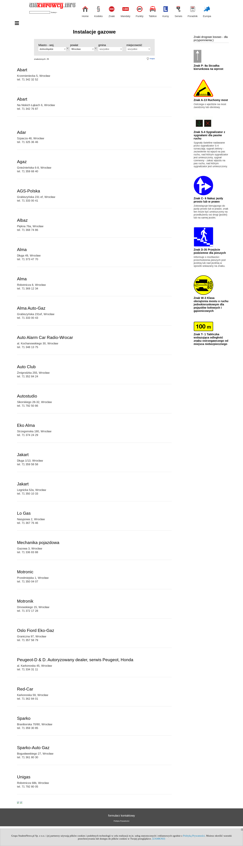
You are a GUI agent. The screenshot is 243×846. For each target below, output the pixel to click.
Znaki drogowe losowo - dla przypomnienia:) (211, 38)
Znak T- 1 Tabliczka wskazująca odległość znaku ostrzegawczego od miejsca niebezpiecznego (211, 339)
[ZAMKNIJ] (158, 838)
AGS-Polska (28, 191)
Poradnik (193, 16)
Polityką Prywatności (194, 835)
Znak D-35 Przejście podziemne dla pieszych (210, 251)
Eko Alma (26, 425)
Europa (207, 16)
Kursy (165, 16)
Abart (22, 69)
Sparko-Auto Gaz (33, 747)
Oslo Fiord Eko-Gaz (35, 630)
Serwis (178, 16)
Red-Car (25, 689)
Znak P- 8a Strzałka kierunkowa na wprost (208, 67)
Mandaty (125, 16)
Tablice (153, 16)
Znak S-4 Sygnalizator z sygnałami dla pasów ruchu (209, 135)
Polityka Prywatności (121, 821)
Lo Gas (24, 513)
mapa (152, 58)
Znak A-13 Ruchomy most (211, 100)
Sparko (24, 718)
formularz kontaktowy (121, 815)
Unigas (23, 777)
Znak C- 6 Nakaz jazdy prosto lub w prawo (208, 200)
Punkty (139, 16)
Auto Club (26, 366)
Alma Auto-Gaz (31, 308)
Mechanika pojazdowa (38, 542)
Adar (21, 132)
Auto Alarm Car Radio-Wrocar (45, 337)
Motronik (25, 601)
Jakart (23, 454)
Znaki (112, 16)
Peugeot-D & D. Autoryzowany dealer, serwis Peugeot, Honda (75, 659)
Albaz (22, 220)
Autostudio (27, 396)
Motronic (25, 571)
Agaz (22, 161)
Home (85, 16)
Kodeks (98, 16)
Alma (22, 249)
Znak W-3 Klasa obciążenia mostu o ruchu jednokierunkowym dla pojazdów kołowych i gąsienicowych (211, 304)
